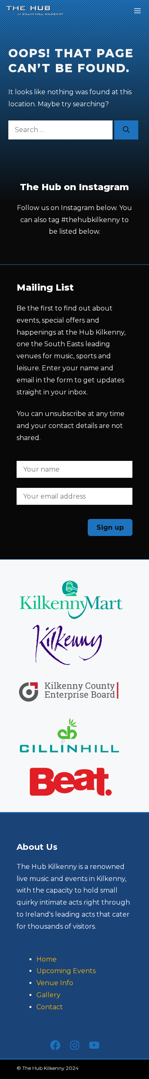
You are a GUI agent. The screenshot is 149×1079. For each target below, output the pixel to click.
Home (46, 959)
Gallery (48, 995)
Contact (49, 1007)
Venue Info (54, 983)
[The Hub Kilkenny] (37, 10)
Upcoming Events (66, 971)
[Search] (126, 129)
